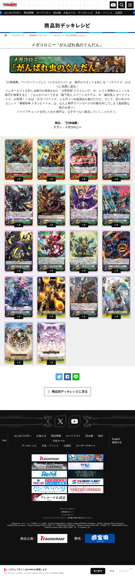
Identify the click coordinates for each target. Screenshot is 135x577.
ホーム (5, 35)
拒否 (112, 571)
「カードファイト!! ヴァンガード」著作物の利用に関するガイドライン (67, 518)
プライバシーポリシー (67, 509)
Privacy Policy (58, 573)
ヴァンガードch (113, 4)
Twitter (60, 421)
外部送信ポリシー (67, 512)
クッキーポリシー (67, 515)
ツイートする (59, 376)
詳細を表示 (124, 571)
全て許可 (98, 571)
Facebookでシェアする (67, 376)
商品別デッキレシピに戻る (70, 391)
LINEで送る (75, 376)
